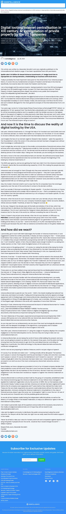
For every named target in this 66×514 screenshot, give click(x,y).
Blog (6, 10)
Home (2, 10)
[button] (2, 63)
